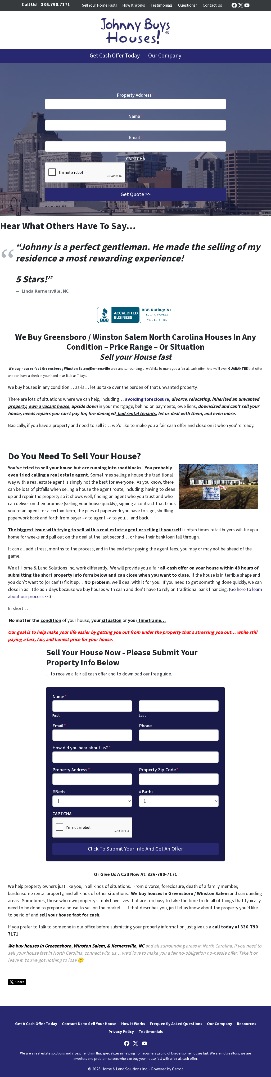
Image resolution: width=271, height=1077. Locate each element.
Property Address (135, 95)
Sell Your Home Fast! (99, 5)
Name (135, 116)
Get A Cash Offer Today (36, 1024)
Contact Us (212, 5)
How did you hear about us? (81, 748)
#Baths (146, 792)
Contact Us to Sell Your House (89, 1024)
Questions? (187, 5)
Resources (246, 1024)
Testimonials (162, 5)
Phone (145, 726)
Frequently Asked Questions (176, 1024)
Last (142, 715)
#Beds (58, 792)
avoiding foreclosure (147, 399)
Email (135, 137)
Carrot (177, 1069)
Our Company (164, 56)
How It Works (133, 5)
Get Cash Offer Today (115, 56)
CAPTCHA (135, 158)
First (56, 715)
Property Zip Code (158, 770)
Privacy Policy (121, 1032)
